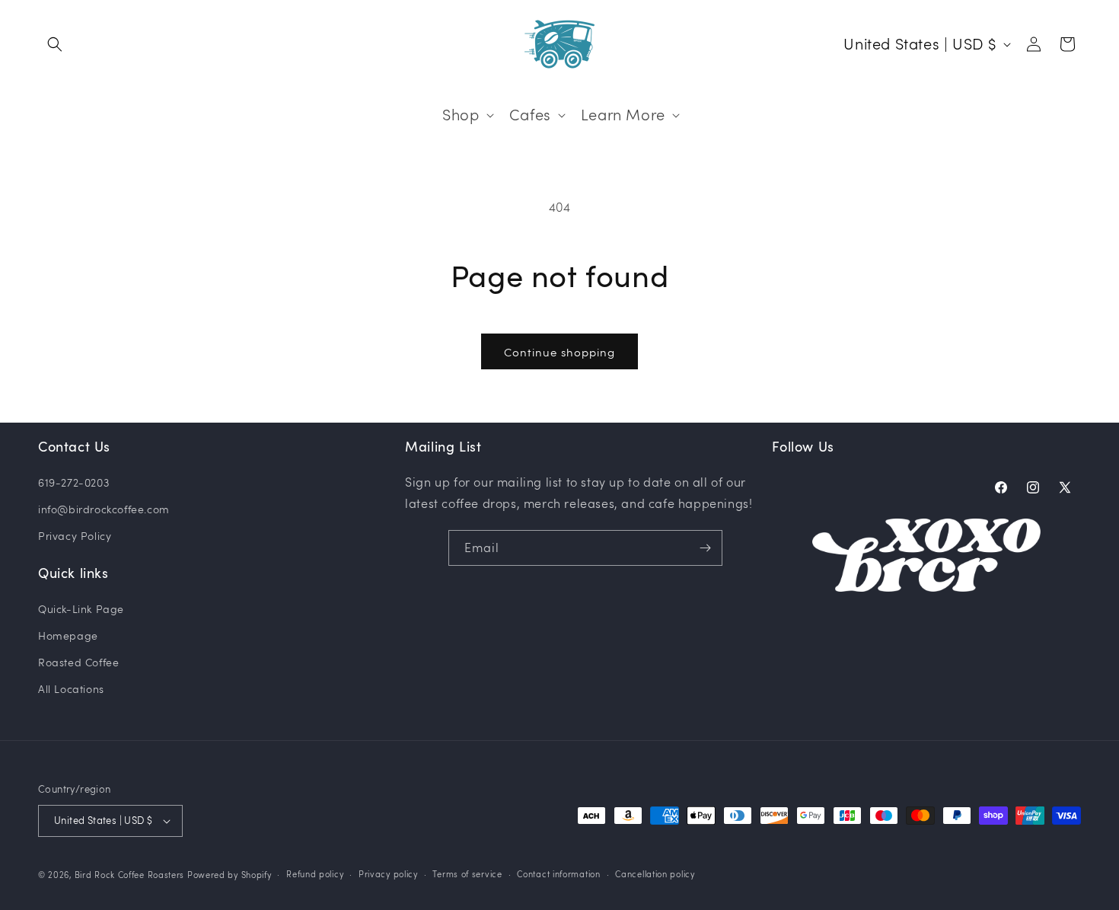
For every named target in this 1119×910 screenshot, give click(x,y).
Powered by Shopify (229, 874)
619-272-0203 (73, 482)
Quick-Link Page (81, 609)
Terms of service (467, 874)
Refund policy (314, 874)
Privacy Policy (74, 535)
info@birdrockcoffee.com (104, 509)
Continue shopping (559, 351)
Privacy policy (388, 874)
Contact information (558, 874)
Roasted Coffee (78, 662)
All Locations (71, 689)
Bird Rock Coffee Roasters (130, 874)
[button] (55, 44)
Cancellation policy (654, 874)
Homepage (68, 635)
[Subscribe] (705, 548)
